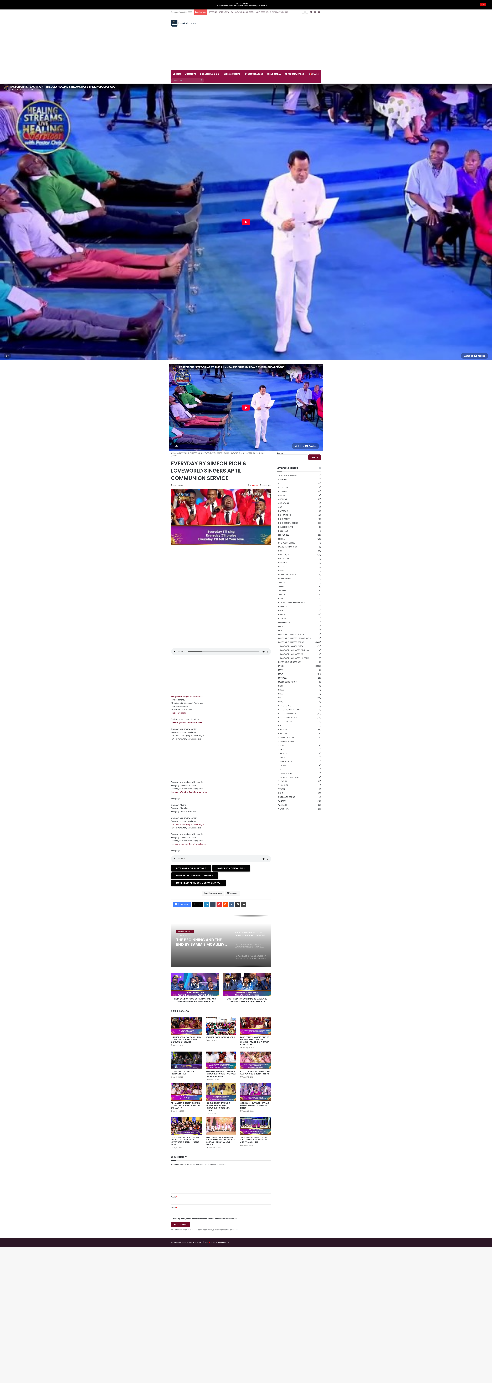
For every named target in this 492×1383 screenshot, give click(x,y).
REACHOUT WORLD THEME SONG (220, 1037)
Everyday (233, 893)
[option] (221, 941)
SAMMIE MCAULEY (286, 737)
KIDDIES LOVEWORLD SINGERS (291, 602)
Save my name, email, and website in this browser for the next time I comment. (205, 1219)
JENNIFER (282, 591)
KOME (280, 610)
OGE (280, 698)
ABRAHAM (282, 479)
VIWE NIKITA (283, 809)
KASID (281, 598)
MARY (280, 670)
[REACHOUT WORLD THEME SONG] (221, 1026)
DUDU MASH (283, 531)
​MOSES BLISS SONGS (287, 682)
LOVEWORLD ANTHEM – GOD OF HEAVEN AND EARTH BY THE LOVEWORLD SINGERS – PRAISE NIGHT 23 (185, 1141)
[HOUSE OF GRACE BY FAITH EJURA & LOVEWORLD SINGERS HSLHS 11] (255, 1060)
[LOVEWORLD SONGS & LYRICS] (183, 23)
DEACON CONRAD (286, 527)
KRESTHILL (283, 618)
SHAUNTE (282, 753)
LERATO (281, 626)
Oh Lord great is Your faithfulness (186, 722)
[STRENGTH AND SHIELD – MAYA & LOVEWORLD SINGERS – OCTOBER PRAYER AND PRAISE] (221, 1060)
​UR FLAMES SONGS (286, 797)
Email (174, 1208)
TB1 (279, 769)
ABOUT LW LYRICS (295, 74)
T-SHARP (282, 765)
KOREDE (281, 614)
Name (174, 1197)
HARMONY (282, 563)
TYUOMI (281, 789)
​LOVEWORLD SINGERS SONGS (191, 453)
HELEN (281, 567)
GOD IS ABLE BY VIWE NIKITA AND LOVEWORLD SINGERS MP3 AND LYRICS (254, 1105)
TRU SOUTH (283, 785)
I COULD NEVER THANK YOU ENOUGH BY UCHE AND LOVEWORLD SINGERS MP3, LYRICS (218, 1107)
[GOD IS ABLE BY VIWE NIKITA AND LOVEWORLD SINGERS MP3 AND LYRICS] (255, 1092)
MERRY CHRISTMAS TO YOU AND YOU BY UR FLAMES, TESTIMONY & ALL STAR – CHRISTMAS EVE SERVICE (220, 1141)
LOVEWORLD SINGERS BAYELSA (294, 650)
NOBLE (281, 690)
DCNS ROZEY (284, 519)
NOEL (280, 694)
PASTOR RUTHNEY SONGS (289, 710)
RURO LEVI (282, 734)
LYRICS (281, 666)
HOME (178, 74)
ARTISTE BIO (283, 487)
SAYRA (281, 745)
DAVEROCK (283, 511)
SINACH (281, 757)
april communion (213, 893)
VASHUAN (282, 805)
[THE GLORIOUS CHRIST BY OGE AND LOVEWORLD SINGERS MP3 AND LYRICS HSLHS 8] (255, 1126)
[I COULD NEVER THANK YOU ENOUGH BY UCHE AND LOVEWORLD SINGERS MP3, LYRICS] (221, 1092)
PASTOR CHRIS (284, 706)
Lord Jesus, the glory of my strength (187, 824)
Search (280, 453)
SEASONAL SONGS (210, 74)
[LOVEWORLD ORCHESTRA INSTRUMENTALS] (186, 1060)
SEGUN (281, 749)
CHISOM (281, 495)
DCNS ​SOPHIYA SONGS (288, 523)
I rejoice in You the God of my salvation (189, 792)
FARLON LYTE (284, 559)
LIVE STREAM (275, 74)
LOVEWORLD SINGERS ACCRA (291, 634)
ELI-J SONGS (283, 535)
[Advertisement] (246, 51)
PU (279, 726)
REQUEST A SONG (255, 74)
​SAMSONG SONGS (286, 741)
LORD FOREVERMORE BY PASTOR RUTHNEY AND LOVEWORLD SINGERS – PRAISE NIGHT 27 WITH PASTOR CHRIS (255, 1041)
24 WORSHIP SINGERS (287, 475)
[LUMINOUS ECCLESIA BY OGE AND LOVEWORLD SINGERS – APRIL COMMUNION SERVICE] (186, 1026)
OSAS (280, 702)
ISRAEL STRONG (285, 579)
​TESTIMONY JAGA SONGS (289, 777)
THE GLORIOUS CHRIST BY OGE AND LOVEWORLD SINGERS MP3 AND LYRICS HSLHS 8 (254, 1139)
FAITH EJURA (283, 555)
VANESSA (282, 801)
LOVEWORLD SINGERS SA (291, 654)
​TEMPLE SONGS (285, 773)
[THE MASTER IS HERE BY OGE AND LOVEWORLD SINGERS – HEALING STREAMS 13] (186, 1092)
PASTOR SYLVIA (285, 722)
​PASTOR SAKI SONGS (287, 714)
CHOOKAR (282, 499)
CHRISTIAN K (283, 503)
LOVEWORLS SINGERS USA (289, 662)
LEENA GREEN (284, 622)
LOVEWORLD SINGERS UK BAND (294, 658)
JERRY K (281, 594)
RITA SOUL (282, 730)
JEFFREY (282, 587)
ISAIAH (281, 571)
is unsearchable (178, 713)
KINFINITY (282, 606)
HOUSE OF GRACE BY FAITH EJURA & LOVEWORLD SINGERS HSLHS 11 (255, 1072)
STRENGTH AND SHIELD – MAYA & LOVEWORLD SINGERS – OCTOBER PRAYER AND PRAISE (221, 1074)
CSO (280, 507)
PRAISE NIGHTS (233, 74)
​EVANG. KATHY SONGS (288, 547)
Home (175, 453)
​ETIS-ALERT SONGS (286, 543)
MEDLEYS (191, 74)
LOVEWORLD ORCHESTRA (291, 646)
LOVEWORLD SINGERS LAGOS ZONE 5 (294, 638)
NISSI (280, 686)
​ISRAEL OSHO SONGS (287, 575)
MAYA (280, 674)
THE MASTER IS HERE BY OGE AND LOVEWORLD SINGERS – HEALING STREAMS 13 (185, 1105)
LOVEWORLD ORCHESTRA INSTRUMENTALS (182, 1072)
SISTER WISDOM (285, 761)
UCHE (280, 793)
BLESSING (282, 491)
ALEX (280, 483)
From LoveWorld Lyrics (220, 1242)
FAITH (280, 551)
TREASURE (282, 781)
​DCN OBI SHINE (284, 515)
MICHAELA (282, 678)
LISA (280, 630)
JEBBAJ (281, 583)
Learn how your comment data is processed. (221, 1230)
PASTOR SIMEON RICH (287, 718)
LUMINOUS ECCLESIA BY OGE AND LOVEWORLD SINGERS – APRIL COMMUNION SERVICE (186, 1039)
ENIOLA (281, 539)
